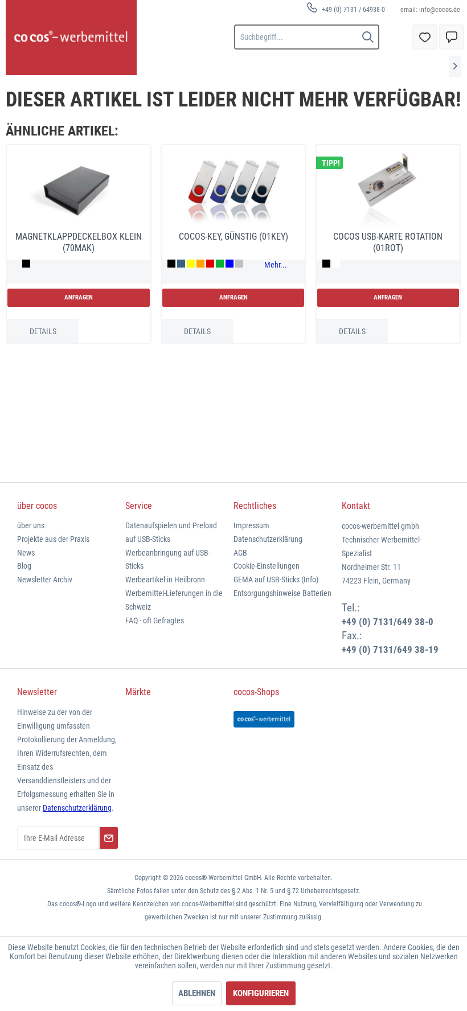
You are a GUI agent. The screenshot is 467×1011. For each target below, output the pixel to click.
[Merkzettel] (424, 37)
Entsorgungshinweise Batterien (282, 593)
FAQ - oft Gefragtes (154, 620)
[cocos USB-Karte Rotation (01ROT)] (388, 189)
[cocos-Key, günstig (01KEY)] (233, 189)
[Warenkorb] (451, 37)
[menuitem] (346, 9)
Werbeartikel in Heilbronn (165, 579)
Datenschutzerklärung (267, 539)
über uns (30, 525)
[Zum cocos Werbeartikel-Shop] (263, 719)
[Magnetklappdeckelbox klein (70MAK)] (78, 189)
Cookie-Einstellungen (266, 565)
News (26, 552)
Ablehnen (196, 993)
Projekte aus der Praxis (53, 539)
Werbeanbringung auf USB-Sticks (167, 559)
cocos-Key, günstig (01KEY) (233, 236)
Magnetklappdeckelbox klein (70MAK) (78, 242)
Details (43, 331)
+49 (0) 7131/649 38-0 (387, 621)
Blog (24, 565)
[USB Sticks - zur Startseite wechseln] (71, 37)
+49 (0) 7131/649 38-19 (390, 649)
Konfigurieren (261, 993)
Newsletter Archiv (44, 579)
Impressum (251, 525)
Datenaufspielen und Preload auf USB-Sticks (171, 532)
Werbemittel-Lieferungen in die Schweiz (174, 600)
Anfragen (78, 297)
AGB (240, 552)
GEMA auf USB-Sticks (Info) (275, 579)
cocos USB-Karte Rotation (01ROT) (388, 242)
